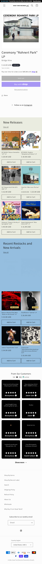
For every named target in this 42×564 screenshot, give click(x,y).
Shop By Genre (9, 475)
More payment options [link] (21, 89)
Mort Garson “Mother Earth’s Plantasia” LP (10, 280)
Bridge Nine (7, 60)
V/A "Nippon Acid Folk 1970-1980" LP (10, 188)
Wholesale (8, 504)
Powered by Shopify (28, 560)
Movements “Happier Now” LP (30, 280)
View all (6, 127)
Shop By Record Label (11, 480)
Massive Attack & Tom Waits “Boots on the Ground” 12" (10, 313)
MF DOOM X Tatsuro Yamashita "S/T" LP (10, 153)
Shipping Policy (9, 490)
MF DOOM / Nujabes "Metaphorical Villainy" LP (29, 153)
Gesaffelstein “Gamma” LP (29, 312)
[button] (4, 5)
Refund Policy (9, 494)
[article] (11, 389)
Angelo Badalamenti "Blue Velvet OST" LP (29, 223)
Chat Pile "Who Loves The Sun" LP (30, 188)
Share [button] (6, 95)
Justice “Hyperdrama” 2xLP (10, 347)
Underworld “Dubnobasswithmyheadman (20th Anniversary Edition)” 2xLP (30, 350)
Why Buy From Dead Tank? (13, 509)
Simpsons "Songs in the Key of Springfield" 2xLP (10, 223)
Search (6, 485)
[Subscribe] (31, 522)
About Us (7, 499)
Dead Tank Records (17, 560)
